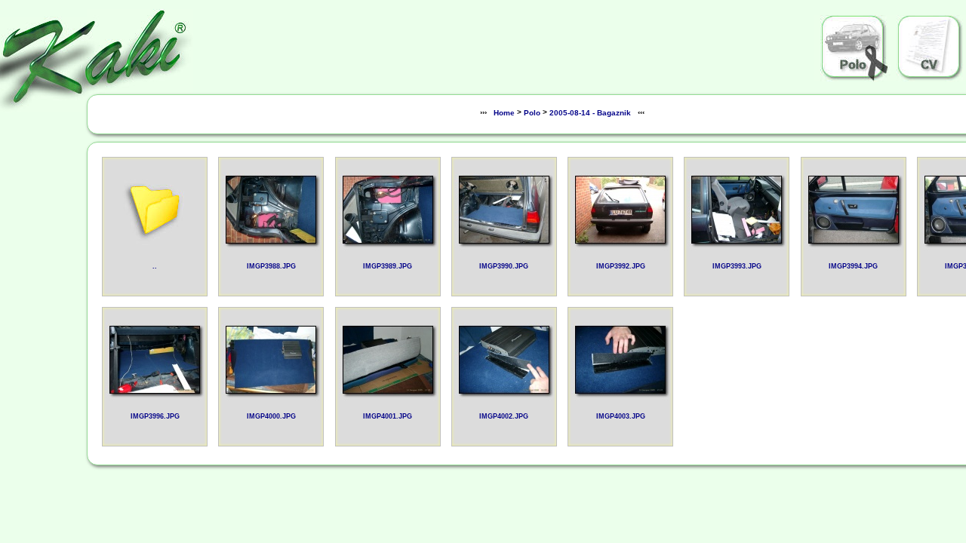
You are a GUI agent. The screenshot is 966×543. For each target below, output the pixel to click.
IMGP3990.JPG (503, 266)
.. (154, 266)
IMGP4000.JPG (271, 416)
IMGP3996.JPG (155, 416)
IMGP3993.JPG (736, 266)
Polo (532, 113)
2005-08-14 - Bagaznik (590, 113)
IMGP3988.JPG (271, 266)
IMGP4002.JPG (503, 416)
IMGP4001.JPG (387, 416)
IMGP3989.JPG (387, 266)
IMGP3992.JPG (620, 266)
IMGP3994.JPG (853, 266)
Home (504, 113)
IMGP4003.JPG (620, 416)
